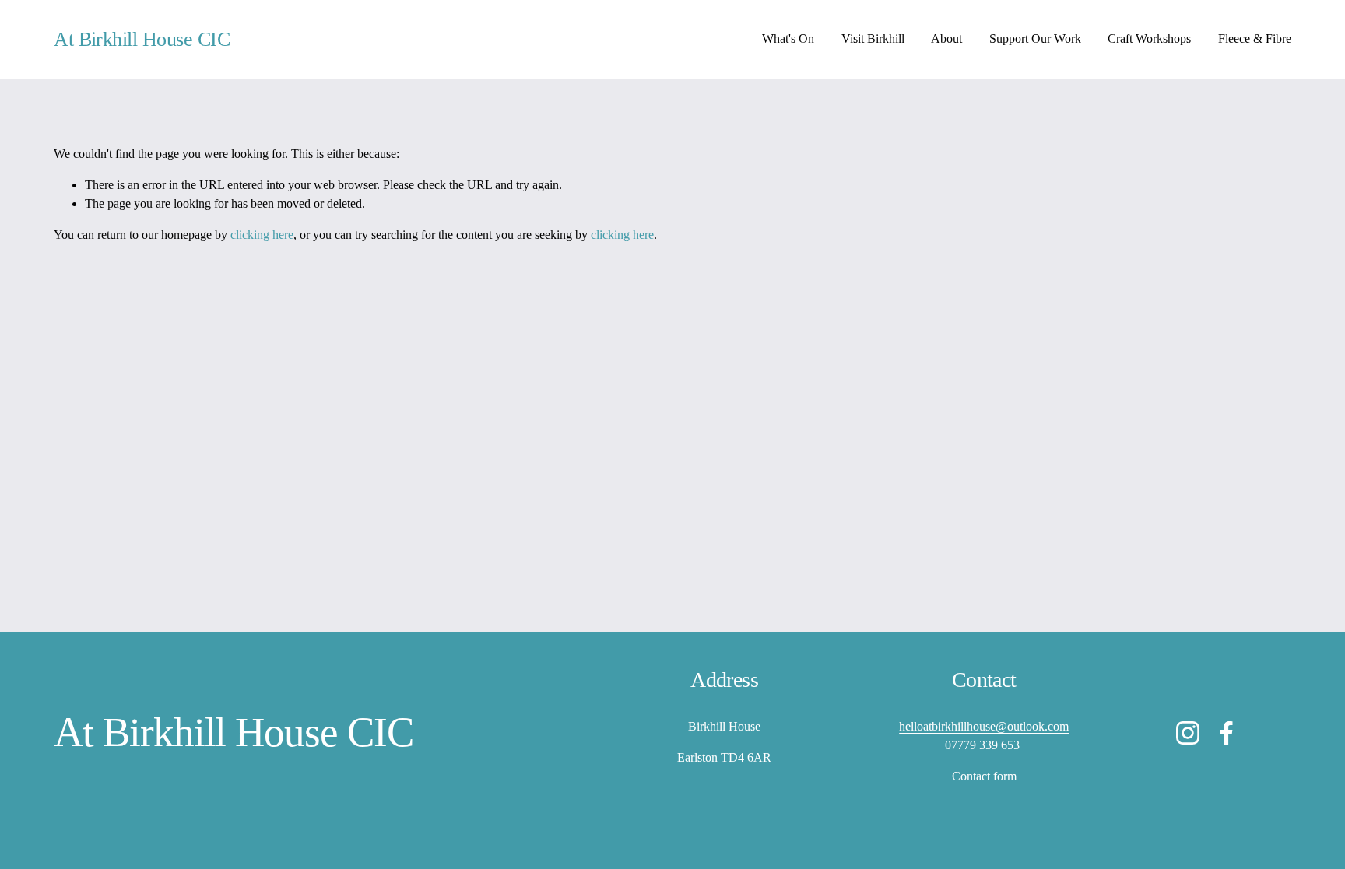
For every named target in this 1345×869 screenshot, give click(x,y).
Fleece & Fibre (1254, 38)
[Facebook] (1226, 732)
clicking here (261, 234)
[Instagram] (1187, 732)
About (946, 38)
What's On (788, 38)
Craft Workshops (1149, 38)
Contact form (984, 776)
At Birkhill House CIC (142, 39)
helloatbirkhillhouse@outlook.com (984, 726)
